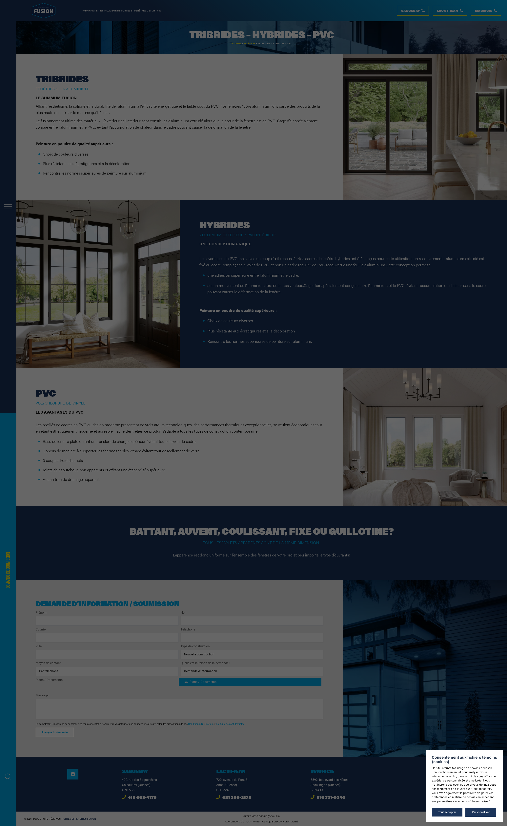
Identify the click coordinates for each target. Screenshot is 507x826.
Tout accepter (447, 812)
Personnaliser (481, 812)
